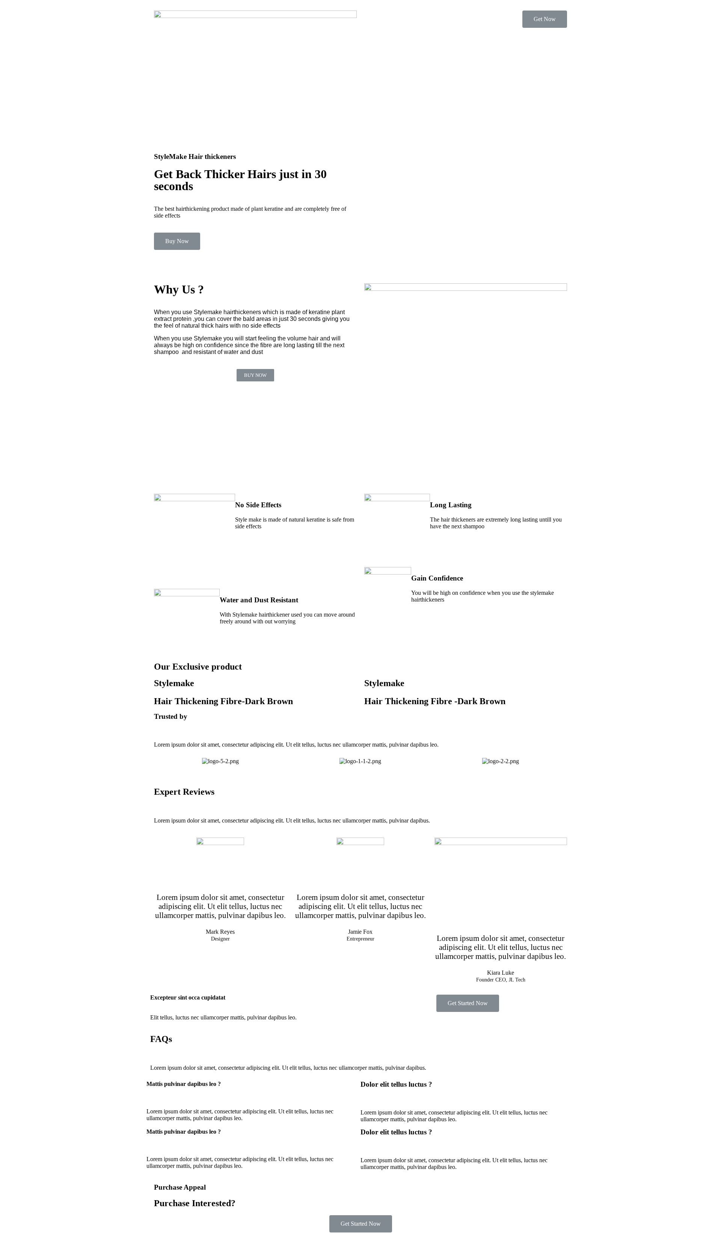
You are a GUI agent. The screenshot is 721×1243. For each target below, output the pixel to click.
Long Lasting (451, 505)
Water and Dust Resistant (259, 600)
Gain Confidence (437, 578)
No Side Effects (258, 505)
